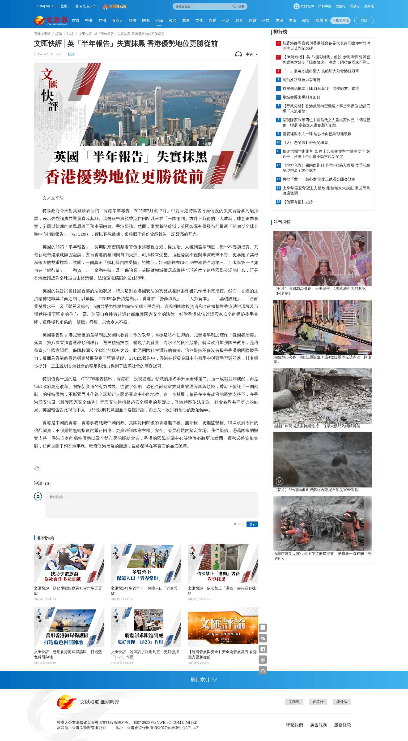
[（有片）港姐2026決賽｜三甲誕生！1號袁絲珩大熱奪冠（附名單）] (322, 258)
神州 (102, 20)
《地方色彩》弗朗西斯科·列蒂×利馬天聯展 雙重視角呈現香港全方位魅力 (326, 167)
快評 (70, 34)
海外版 (369, 6)
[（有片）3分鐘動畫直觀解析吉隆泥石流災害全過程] (322, 459)
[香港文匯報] (51, 21)
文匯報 (341, 6)
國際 (146, 20)
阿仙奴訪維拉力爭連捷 (301, 80)
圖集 (306, 20)
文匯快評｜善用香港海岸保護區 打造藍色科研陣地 (68, 654)
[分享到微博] (263, 659)
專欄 (292, 20)
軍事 (186, 20)
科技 (266, 20)
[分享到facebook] (263, 649)
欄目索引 (200, 679)
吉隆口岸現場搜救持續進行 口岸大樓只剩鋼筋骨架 (316, 426)
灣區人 (117, 20)
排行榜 (280, 31)
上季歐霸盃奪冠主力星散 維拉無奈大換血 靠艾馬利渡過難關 (326, 190)
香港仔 (355, 6)
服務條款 (342, 725)
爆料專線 (325, 6)
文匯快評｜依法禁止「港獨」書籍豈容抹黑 (222, 590)
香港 (89, 20)
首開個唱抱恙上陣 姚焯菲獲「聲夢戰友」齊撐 (321, 88)
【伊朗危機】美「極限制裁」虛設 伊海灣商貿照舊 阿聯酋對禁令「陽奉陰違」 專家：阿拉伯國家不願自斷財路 (326, 60)
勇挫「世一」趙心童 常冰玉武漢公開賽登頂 (319, 179)
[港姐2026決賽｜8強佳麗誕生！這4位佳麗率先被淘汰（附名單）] (322, 327)
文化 (199, 20)
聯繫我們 (294, 725)
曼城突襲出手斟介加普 (301, 97)
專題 (279, 20)
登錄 (364, 20)
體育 (252, 20)
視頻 (172, 20)
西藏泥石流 (118, 6)
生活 (226, 20)
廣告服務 (318, 725)
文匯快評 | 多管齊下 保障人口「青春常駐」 (144, 590)
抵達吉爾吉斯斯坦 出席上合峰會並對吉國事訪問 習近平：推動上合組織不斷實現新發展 (326, 154)
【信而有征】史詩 (298, 202)
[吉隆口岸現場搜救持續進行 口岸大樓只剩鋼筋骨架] (322, 396)
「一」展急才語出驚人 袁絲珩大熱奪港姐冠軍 (321, 71)
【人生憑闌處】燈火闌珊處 (305, 143)
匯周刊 (321, 20)
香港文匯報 (42, 34)
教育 (239, 20)
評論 (159, 20)
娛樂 (212, 20)
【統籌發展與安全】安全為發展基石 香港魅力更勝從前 (222, 654)
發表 (252, 524)
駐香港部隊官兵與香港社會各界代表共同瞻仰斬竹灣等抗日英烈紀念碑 (326, 45)
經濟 (132, 20)
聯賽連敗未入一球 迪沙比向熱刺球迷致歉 (317, 134)
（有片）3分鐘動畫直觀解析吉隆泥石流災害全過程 (315, 490)
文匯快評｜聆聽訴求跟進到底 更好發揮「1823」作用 (145, 654)
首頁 (75, 20)
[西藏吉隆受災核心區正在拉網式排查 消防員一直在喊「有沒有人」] (322, 523)
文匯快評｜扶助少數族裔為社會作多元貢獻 (68, 590)
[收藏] (263, 628)
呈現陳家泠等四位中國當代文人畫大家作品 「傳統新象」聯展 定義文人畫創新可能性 (326, 122)
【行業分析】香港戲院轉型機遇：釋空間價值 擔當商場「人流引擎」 (326, 108)
